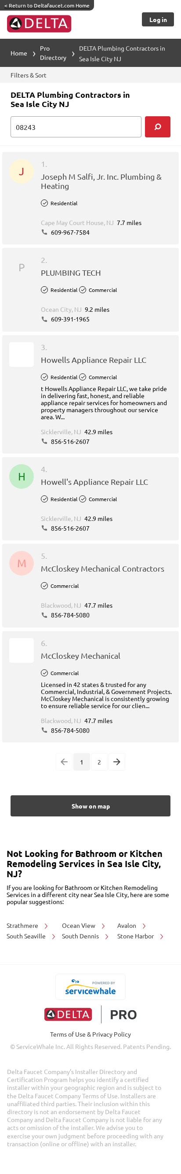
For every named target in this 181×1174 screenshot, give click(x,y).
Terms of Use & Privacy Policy (90, 1034)
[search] (157, 126)
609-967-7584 (70, 232)
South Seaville (27, 936)
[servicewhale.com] (90, 987)
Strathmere (23, 925)
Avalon (127, 925)
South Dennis (81, 936)
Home (19, 53)
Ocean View (79, 925)
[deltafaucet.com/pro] (90, 1014)
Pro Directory (53, 52)
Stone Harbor (136, 936)
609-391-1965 (70, 319)
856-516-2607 (70, 441)
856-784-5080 (70, 615)
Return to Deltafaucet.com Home (47, 5)
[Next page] (117, 762)
